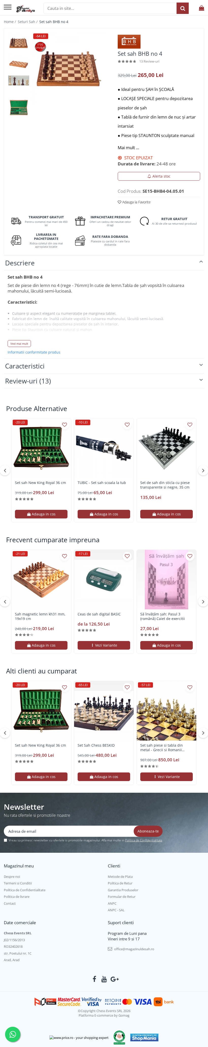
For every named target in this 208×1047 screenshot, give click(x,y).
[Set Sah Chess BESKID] (104, 711)
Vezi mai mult (19, 343)
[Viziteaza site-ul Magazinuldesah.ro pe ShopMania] (144, 1037)
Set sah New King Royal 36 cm (40, 482)
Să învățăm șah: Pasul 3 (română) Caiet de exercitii (162, 616)
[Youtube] (104, 979)
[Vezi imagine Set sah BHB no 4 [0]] (18, 42)
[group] (68, 68)
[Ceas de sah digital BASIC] (104, 579)
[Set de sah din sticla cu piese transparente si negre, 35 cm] (166, 448)
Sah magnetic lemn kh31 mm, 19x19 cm (40, 616)
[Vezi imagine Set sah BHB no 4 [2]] (18, 80)
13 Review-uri (149, 61)
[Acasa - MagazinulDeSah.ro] (25, 9)
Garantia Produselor (123, 890)
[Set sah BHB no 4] (68, 68)
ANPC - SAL (116, 910)
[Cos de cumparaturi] (201, 8)
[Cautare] (183, 8)
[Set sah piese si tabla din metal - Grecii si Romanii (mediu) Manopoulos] (166, 711)
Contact (10, 903)
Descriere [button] (20, 262)
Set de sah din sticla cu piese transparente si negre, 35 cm (165, 485)
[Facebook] (94, 979)
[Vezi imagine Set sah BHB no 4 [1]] (18, 64)
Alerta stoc (161, 176)
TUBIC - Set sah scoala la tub (102, 482)
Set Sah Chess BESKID (96, 745)
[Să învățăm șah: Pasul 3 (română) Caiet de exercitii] (166, 579)
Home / (10, 21)
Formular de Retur (121, 896)
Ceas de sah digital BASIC (99, 614)
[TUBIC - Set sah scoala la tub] (104, 448)
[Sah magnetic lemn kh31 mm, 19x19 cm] (41, 579)
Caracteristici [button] (25, 366)
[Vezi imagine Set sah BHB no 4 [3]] (18, 107)
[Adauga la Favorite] (64, 424)
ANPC (112, 903)
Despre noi (12, 876)
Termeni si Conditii (18, 883)
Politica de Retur (120, 883)
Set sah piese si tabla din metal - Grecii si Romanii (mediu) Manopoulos (161, 747)
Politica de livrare (16, 896)
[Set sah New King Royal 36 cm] (41, 448)
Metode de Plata (120, 876)
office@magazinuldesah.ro (133, 949)
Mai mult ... (128, 147)
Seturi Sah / (28, 21)
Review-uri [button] (28, 380)
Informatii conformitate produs (34, 352)
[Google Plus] (113, 979)
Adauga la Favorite (136, 202)
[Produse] (7, 7)
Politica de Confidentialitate (143, 840)
